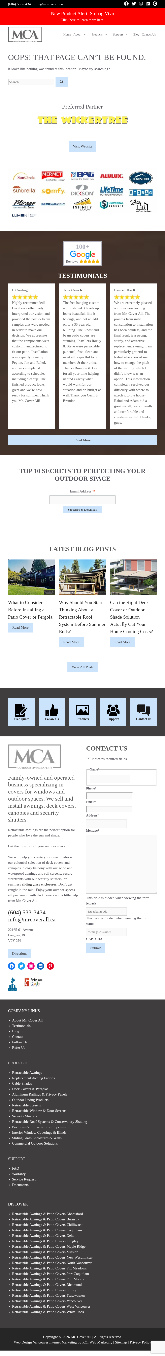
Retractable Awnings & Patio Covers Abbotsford (47, 1214)
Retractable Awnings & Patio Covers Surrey (44, 1290)
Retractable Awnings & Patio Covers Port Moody (48, 1279)
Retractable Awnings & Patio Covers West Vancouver (51, 1306)
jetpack (91, 903)
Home (67, 34)
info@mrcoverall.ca (48, 4)
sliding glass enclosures (39, 884)
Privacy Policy (140, 1342)
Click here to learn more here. (82, 20)
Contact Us (149, 34)
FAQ (15, 1168)
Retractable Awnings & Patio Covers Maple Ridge (49, 1246)
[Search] (62, 82)
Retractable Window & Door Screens (39, 1111)
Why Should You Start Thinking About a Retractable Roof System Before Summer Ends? (82, 617)
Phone (91, 788)
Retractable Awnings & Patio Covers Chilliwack (47, 1225)
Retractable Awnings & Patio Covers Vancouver (47, 1301)
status (90, 923)
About (77, 34)
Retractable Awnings (27, 1073)
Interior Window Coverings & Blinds (39, 1132)
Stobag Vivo (102, 13)
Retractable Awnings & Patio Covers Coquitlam (47, 1230)
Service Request (24, 1179)
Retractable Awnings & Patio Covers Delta (43, 1236)
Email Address (82, 492)
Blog (136, 34)
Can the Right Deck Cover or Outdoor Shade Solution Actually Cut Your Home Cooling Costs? (131, 617)
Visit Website (82, 146)
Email (91, 802)
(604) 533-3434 (19, 4)
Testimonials (21, 1026)
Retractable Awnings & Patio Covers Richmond (47, 1285)
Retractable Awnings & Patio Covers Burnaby (45, 1219)
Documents (20, 1185)
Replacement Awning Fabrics (33, 1078)
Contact (17, 1037)
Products (97, 34)
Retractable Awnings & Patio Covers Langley (45, 1241)
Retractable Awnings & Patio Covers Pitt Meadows (49, 1268)
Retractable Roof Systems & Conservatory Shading (49, 1122)
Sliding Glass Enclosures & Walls (37, 1138)
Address (92, 815)
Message (92, 830)
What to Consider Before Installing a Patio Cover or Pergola (30, 610)
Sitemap (121, 1342)
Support (118, 34)
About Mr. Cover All (27, 1020)
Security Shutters (24, 1116)
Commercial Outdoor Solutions (35, 1143)
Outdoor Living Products (30, 1100)
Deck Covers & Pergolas (30, 1089)
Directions (19, 953)
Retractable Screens (26, 1105)
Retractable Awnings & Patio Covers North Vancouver (52, 1263)
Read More (82, 440)
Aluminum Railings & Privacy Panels (39, 1094)
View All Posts (82, 667)
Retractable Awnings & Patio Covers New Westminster (52, 1257)
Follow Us (52, 719)
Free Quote (21, 719)
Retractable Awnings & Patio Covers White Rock (48, 1312)
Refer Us (18, 1047)
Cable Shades (22, 1083)
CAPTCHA (94, 939)
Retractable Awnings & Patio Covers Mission (45, 1252)
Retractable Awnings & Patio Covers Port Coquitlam (50, 1274)
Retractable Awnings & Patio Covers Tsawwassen (48, 1295)
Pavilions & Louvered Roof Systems (39, 1127)
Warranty (19, 1174)
